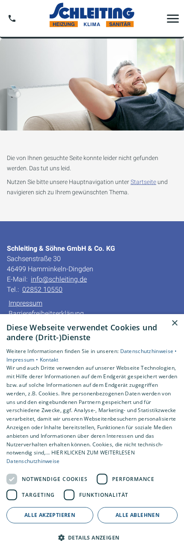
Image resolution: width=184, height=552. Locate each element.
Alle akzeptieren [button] (49, 515)
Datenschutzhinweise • (148, 351)
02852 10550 (42, 289)
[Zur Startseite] (92, 18)
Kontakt (49, 359)
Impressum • (23, 359)
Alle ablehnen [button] (138, 515)
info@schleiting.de (59, 279)
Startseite (143, 181)
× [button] (174, 323)
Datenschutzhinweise (33, 461)
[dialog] (92, 433)
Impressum (25, 303)
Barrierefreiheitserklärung (46, 313)
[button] (173, 18)
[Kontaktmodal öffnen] (12, 18)
